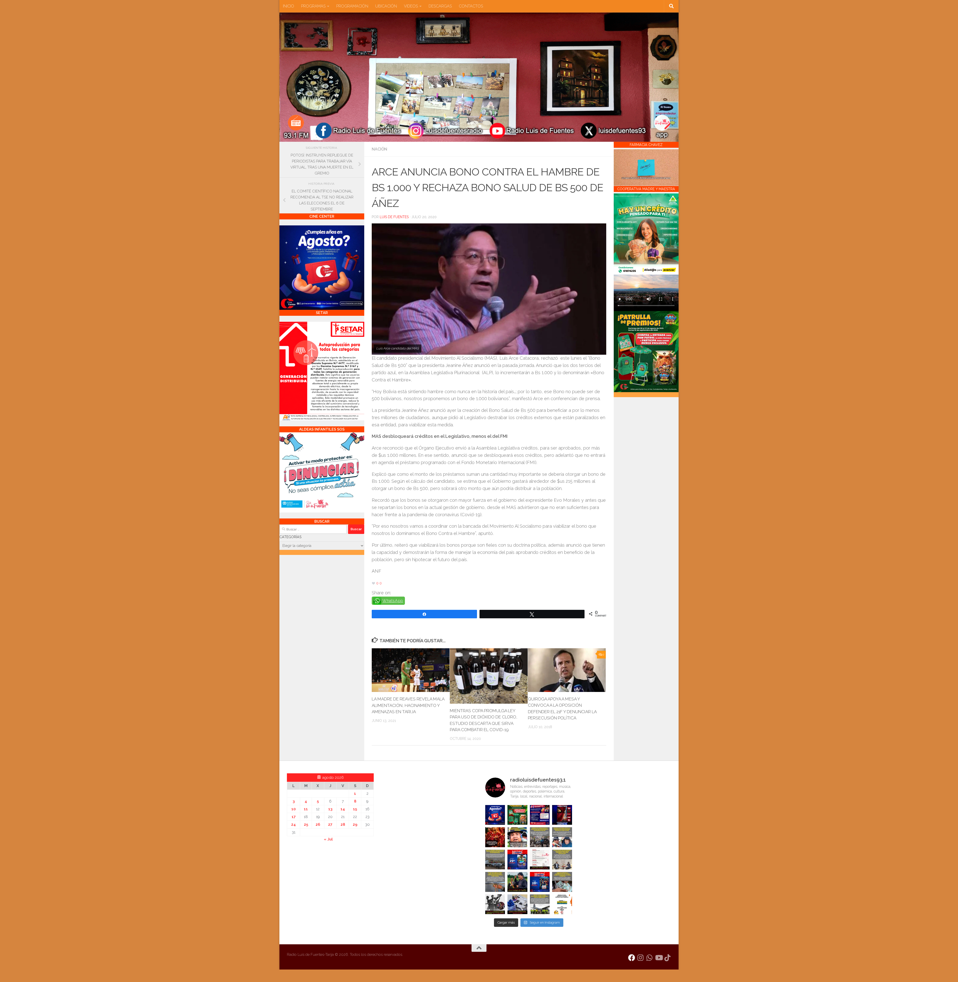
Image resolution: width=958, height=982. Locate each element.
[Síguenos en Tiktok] (667, 957)
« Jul (328, 839)
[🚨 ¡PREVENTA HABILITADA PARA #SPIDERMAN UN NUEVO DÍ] (562, 815)
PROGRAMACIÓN (352, 6)
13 (330, 809)
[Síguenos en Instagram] (640, 957)
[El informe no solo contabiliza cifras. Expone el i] (540, 837)
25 (306, 824)
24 (293, 824)
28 (343, 824)
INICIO (288, 6)
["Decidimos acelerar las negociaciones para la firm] (562, 860)
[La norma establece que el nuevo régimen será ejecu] (562, 882)
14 (343, 809)
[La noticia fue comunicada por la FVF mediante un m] (495, 904)
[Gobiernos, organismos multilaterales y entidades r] (540, 904)
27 (330, 824)
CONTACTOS (471, 6)
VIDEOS (411, 6)
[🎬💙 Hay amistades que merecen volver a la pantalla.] (540, 815)
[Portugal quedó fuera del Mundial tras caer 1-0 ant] (495, 837)
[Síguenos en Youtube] (658, 957)
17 (294, 817)
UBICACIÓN (386, 6)
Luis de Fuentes (394, 217)
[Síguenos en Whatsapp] (649, 957)
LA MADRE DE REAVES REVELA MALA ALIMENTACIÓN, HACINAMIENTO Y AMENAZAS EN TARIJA (408, 705)
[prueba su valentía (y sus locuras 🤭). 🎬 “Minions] (562, 904)
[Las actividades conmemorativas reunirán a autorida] (540, 860)
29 (355, 824)
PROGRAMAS (313, 6)
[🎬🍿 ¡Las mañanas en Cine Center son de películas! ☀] (517, 860)
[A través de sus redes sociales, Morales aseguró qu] (517, 882)
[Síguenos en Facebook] (631, 957)
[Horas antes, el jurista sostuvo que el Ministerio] (562, 837)
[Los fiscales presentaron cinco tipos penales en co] (517, 837)
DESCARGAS (440, 6)
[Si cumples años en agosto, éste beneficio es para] (495, 815)
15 (355, 809)
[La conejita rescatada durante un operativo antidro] (517, 904)
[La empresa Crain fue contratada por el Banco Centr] (495, 860)
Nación (379, 149)
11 (306, 809)
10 (293, 809)
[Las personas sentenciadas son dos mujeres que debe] (495, 882)
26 (318, 824)
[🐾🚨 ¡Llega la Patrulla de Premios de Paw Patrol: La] (517, 815)
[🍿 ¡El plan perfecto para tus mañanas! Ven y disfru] (540, 882)
